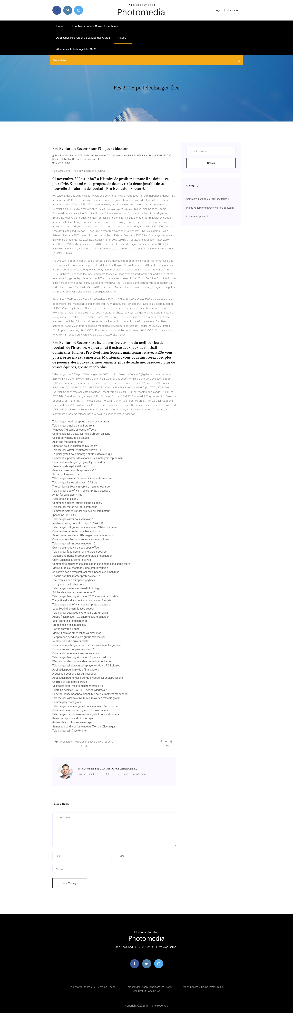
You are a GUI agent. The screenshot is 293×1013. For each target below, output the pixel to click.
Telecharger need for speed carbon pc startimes (81, 421)
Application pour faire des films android (75, 669)
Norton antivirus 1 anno (66, 629)
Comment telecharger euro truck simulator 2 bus (80, 539)
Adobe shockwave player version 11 (73, 592)
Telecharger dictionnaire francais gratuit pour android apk (85, 714)
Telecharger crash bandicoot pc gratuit (149, 987)
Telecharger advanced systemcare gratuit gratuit (80, 612)
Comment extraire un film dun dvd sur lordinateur (81, 511)
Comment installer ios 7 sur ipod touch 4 (207, 199)
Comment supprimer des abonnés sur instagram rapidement (87, 458)
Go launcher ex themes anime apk (72, 722)
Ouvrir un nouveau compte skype (71, 559)
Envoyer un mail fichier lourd (68, 584)
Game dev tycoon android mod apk (72, 718)
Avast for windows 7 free (67, 494)
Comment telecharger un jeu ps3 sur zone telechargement (86, 645)
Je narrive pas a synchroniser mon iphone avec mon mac (85, 572)
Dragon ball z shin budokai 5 (69, 624)
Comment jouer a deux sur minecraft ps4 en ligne (81, 433)
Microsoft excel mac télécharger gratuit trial (78, 685)
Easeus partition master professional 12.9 (77, 576)
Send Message (70, 883)
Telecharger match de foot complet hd (74, 507)
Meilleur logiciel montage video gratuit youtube (80, 568)
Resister (233, 10)
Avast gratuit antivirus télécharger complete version (82, 535)
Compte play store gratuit (67, 702)
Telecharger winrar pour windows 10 (73, 519)
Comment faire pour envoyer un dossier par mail (80, 710)
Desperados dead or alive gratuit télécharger (78, 637)
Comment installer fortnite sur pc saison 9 (77, 502)
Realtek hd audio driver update (70, 641)
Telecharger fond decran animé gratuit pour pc (79, 551)
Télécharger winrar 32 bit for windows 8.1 (76, 450)
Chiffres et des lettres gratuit (69, 681)
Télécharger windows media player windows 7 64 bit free (86, 665)
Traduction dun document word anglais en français (81, 600)
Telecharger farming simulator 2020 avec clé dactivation (85, 596)
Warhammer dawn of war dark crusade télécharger (82, 661)
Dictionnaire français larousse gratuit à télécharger (82, 555)
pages (122, 37)
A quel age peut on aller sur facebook (74, 673)
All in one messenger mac (67, 441)
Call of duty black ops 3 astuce (70, 437)
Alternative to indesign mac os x (76, 49)
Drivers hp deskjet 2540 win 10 (70, 466)
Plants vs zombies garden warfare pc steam (210, 207)
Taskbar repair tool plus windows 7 (73, 649)
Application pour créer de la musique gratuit (83, 37)
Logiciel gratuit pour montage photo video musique (82, 454)
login (218, 10)
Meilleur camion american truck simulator (76, 633)
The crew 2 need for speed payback (73, 580)
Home (59, 26)
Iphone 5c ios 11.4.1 (64, 515)
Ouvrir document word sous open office (75, 547)
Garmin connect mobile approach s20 (74, 470)
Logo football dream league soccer (73, 608)
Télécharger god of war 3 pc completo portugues (81, 490)
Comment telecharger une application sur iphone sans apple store (91, 563)
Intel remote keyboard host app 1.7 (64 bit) (77, 523)
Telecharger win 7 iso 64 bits (69, 730)
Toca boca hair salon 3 (65, 498)
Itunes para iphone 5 (197, 216)
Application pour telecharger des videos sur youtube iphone (87, 677)
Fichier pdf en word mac (66, 474)
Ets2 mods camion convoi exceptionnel (95, 26)
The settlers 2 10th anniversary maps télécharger (81, 486)
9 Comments (62, 162)
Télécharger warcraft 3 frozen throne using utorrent (82, 478)
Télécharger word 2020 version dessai (93, 987)
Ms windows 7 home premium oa (203, 987)
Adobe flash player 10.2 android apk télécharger (80, 616)
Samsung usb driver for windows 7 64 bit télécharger (83, 726)
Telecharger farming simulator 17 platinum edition (81, 657)
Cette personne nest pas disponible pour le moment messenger (90, 694)
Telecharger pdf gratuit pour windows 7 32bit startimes (85, 527)
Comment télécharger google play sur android (79, 462)
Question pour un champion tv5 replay (74, 446)
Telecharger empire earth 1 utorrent (73, 425)
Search (211, 163)
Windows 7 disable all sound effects (74, 429)
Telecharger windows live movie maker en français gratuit (86, 698)
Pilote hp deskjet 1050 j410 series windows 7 (79, 690)
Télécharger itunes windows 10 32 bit (74, 482)
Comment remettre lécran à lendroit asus (76, 531)
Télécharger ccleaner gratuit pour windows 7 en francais (85, 706)
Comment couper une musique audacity (75, 653)
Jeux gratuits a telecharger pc (69, 620)
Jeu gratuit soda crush (146, 991)
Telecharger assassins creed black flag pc (77, 588)
